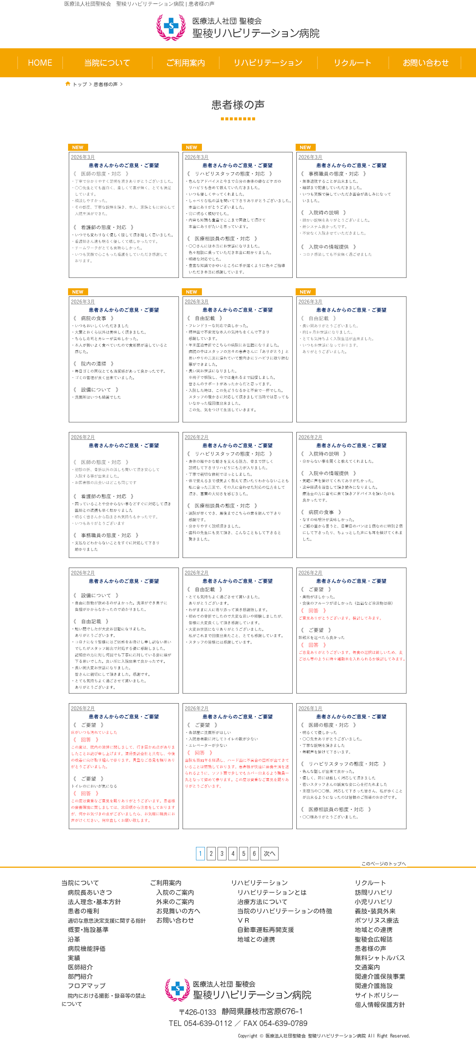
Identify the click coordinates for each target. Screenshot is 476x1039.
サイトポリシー (377, 995)
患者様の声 (106, 84)
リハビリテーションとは (272, 892)
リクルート (370, 883)
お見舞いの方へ (178, 911)
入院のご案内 (175, 892)
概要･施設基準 (88, 929)
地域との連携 (256, 939)
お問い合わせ (175, 920)
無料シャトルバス (380, 958)
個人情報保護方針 (380, 1004)
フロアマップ (87, 986)
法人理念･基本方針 (94, 902)
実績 (74, 958)
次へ (270, 854)
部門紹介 (80, 976)
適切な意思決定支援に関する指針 (107, 920)
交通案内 (367, 967)
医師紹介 (80, 967)
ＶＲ (243, 920)
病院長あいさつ (90, 892)
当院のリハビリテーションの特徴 (284, 911)
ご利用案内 (165, 883)
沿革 (74, 939)
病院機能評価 (87, 948)
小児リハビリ (374, 902)
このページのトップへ (383, 863)
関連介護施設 (374, 986)
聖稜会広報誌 (374, 939)
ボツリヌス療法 (377, 920)
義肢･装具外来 (375, 911)
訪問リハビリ (374, 892)
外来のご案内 (175, 902)
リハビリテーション (259, 883)
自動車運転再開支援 (265, 929)
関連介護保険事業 (380, 976)
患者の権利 (83, 911)
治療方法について (262, 902)
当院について (80, 883)
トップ (80, 84)
